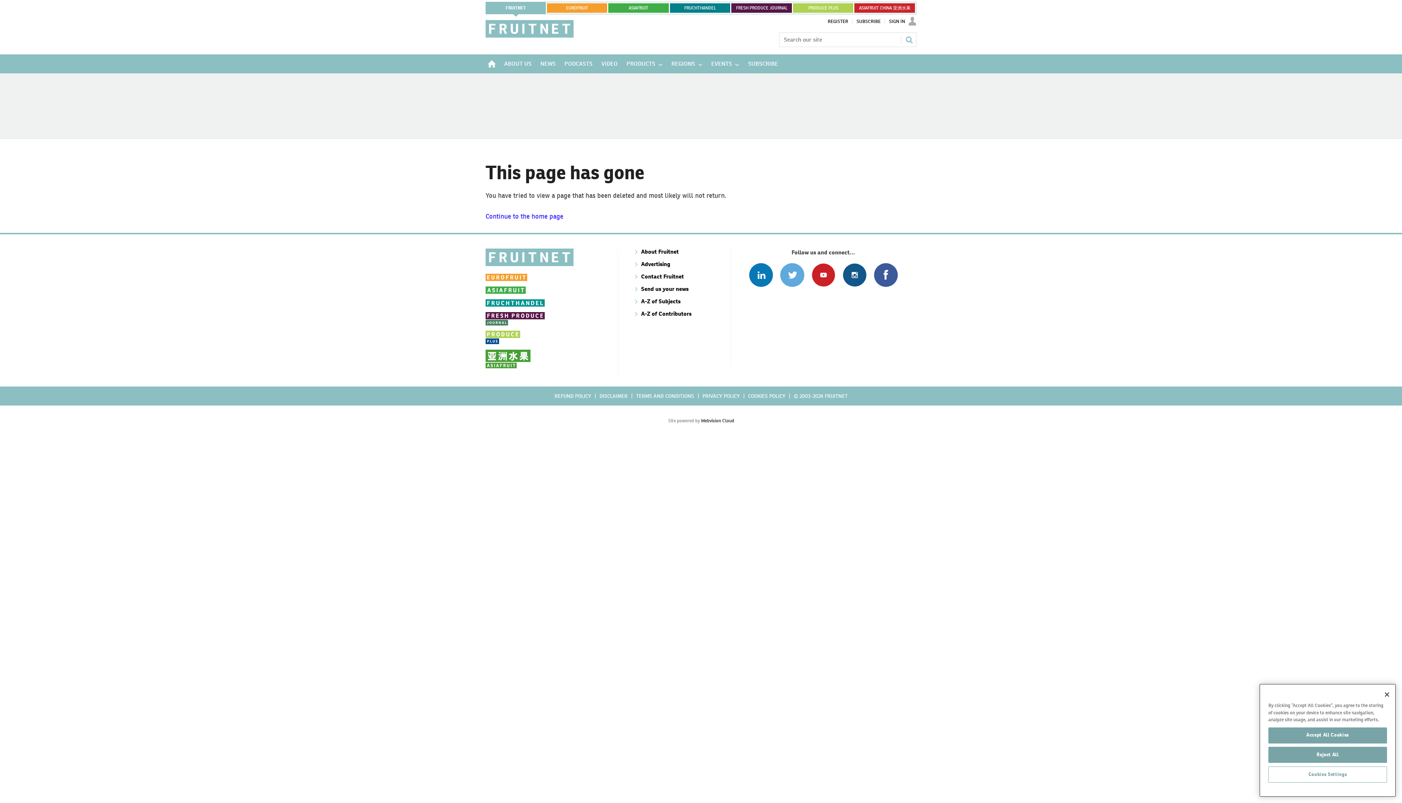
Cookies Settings (1328, 774)
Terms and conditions (665, 396)
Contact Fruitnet (662, 276)
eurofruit (577, 8)
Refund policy (573, 396)
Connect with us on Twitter (792, 275)
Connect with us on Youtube (823, 275)
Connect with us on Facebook (886, 275)
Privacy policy (721, 396)
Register (838, 21)
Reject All (1328, 755)
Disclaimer (614, 396)
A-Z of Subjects (661, 301)
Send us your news (665, 289)
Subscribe (869, 21)
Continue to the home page (524, 216)
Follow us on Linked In (761, 275)
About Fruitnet (660, 252)
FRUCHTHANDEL (700, 8)
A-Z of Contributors (666, 314)
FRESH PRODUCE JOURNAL (762, 8)
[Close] (1387, 695)
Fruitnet (516, 8)
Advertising (655, 264)
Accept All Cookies (1327, 735)
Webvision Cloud (717, 421)
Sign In (897, 21)
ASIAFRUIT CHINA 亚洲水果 (885, 8)
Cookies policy (766, 396)
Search (909, 40)
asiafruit (638, 8)
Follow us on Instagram (854, 275)
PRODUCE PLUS (823, 8)
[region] (1327, 740)
